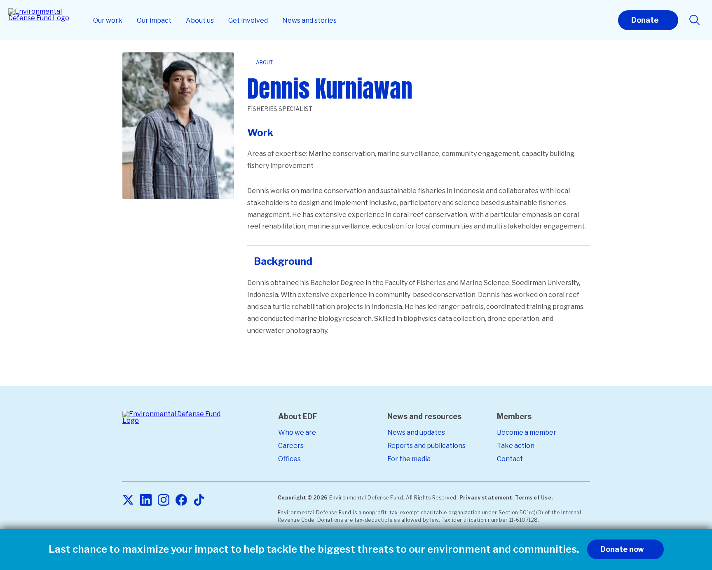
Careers (291, 446)
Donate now (622, 549)
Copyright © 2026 (303, 498)
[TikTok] (199, 500)
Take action (515, 446)
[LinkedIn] (146, 500)
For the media (409, 459)
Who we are (297, 432)
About (264, 62)
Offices (289, 459)
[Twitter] (128, 500)
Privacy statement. (486, 498)
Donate (644, 20)
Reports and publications (426, 446)
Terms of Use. (534, 498)
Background (283, 261)
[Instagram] (163, 500)
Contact (510, 459)
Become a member (526, 432)
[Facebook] (181, 500)
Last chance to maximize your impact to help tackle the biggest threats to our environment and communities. (314, 549)
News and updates (416, 432)
